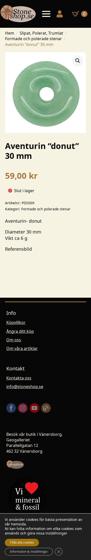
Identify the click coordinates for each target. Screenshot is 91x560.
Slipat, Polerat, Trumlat (41, 33)
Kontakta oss (18, 378)
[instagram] (23, 408)
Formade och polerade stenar (33, 38)
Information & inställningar (29, 551)
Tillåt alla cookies (22, 542)
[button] (77, 60)
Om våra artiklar (22, 348)
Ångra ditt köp (20, 331)
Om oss (13, 340)
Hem (9, 33)
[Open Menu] (46, 14)
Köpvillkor (16, 322)
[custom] (46, 408)
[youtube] (34, 408)
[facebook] (11, 408)
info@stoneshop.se (24, 386)
